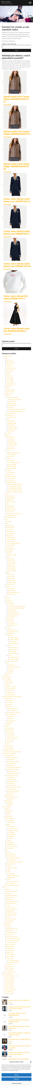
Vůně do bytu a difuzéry (11, 687)
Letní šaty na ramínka (12, 909)
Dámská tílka (11, 759)
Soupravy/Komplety (11, 468)
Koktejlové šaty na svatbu (13, 940)
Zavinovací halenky (14, 643)
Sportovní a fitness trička (14, 614)
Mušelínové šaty (11, 911)
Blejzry (8, 374)
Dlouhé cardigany (12, 555)
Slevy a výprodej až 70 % (9, 972)
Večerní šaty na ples (12, 932)
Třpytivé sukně (10, 740)
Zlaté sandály (11, 877)
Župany (7, 675)
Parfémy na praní (11, 694)
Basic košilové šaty (12, 708)
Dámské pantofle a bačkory (13, 858)
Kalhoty (7, 435)
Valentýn (7, 744)
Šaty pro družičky (11, 944)
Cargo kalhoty (11, 439)
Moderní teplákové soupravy (15, 490)
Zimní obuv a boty (11, 883)
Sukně (6, 523)
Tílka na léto (11, 669)
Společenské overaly (12, 515)
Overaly (7, 504)
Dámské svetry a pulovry (14, 773)
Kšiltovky (10, 805)
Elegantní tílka (11, 665)
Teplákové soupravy (11, 482)
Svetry (8, 586)
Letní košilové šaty (11, 903)
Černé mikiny (11, 559)
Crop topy (9, 600)
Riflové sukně (10, 535)
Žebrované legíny (12, 466)
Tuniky (9, 655)
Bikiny (8, 387)
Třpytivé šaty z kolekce (12, 738)
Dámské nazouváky (11, 856)
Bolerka (8, 598)
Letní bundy (11, 407)
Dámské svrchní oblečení (13, 791)
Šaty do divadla (10, 954)
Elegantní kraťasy (11, 498)
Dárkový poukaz (7, 677)
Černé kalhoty (11, 441)
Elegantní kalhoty (12, 443)
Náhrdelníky (9, 811)
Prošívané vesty (12, 417)
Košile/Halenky (10, 633)
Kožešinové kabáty (12, 427)
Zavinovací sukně (11, 549)
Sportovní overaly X (10, 988)
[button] (30, 1062)
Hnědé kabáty (11, 425)
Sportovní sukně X (9, 993)
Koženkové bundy (12, 405)
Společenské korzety (13, 631)
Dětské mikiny (11, 799)
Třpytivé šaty (10, 958)
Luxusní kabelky (12, 834)
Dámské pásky (10, 820)
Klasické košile (13, 649)
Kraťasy (7, 494)
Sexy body (9, 366)
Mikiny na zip (11, 565)
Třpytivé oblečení (9, 730)
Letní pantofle (11, 860)
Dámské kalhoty (10, 437)
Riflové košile (13, 651)
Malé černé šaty (10, 897)
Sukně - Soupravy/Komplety (13, 543)
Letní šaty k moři (11, 907)
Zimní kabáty (11, 431)
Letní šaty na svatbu (12, 942)
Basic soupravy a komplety (13, 712)
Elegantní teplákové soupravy (15, 484)
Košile (9, 645)
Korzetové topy (11, 629)
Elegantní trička (12, 610)
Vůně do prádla (8, 690)
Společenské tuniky (14, 657)
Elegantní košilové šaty (12, 901)
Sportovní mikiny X (9, 986)
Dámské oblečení (7, 356)
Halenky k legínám (14, 639)
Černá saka (9, 376)
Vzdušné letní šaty (11, 915)
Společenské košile (14, 653)
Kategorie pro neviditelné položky (13, 751)
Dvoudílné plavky (11, 389)
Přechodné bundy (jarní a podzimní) (17, 409)
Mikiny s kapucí (12, 567)
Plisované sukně (11, 533)
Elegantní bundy (12, 403)
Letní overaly (10, 511)
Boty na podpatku (11, 854)
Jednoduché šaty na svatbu (13, 938)
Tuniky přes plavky (14, 659)
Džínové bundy (11, 401)
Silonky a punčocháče (12, 846)
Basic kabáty (10, 700)
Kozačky (9, 866)
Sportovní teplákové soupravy (15, 492)
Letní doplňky (10, 842)
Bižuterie (7, 809)
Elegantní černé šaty (12, 895)
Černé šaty (7, 893)
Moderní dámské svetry (14, 592)
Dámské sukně (11, 779)
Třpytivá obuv (10, 732)
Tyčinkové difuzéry (11, 689)
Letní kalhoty (11, 447)
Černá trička (11, 604)
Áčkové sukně (10, 525)
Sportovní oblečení (8, 974)
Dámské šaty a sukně (12, 775)
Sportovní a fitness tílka (14, 667)
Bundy (8, 395)
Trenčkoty (9, 433)
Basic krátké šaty (12, 710)
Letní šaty (9, 521)
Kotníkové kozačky (12, 868)
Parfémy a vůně (9, 683)
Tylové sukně (10, 547)
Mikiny (8, 557)
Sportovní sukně (11, 541)
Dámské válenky (11, 864)
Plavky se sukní (10, 391)
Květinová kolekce (9, 728)
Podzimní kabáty (12, 429)
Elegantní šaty (10, 948)
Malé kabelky (11, 836)
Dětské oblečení (9, 795)
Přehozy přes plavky (10, 517)
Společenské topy (12, 624)
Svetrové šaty (10, 584)
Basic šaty (9, 706)
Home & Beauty (7, 679)
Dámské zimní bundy (13, 397)
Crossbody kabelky (12, 828)
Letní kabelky (11, 832)
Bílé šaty (7, 889)
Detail (9, 104)
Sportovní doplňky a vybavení (12, 885)
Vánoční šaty (10, 748)
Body (6, 358)
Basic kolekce (8, 698)
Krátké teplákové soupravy (14, 486)
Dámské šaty (11, 777)
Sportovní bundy (12, 413)
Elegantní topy (10, 620)
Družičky (7, 726)
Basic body (9, 360)
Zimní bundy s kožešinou (16, 399)
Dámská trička (10, 602)
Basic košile (11, 716)
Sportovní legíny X (9, 984)
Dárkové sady (8, 681)
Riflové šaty (8, 925)
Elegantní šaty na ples (12, 928)
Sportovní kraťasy (11, 502)
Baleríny (8, 852)
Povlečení (7, 685)
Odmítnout (16, 1079)
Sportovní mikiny (12, 570)
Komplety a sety (9, 474)
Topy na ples (11, 626)
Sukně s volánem (11, 545)
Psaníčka (10, 838)
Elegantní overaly (11, 507)
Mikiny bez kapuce (12, 563)
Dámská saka (8, 372)
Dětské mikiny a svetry (12, 797)
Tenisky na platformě (13, 881)
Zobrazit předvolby (16, 1083)
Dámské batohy (10, 818)
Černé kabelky (11, 826)
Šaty (6, 519)
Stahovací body (10, 370)
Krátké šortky (10, 500)
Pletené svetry (11, 594)
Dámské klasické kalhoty (14, 767)
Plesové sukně (10, 531)
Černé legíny (11, 460)
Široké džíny (11, 456)
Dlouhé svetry (11, 588)
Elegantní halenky (14, 637)
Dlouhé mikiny (11, 561)
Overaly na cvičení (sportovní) (14, 513)
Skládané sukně (10, 537)
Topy (6, 596)
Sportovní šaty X (9, 991)
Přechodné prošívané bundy (15, 411)
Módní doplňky (8, 801)
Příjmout (16, 1075)
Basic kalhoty (10, 702)
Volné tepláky (11, 472)
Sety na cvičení (10, 480)
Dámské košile (11, 763)
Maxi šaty (7, 917)
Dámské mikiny (12, 771)
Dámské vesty (10, 415)
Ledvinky (9, 840)
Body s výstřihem (11, 362)
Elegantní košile (13, 647)
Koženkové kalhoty (12, 445)
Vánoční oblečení (9, 746)
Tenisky (8, 879)
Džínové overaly (10, 506)
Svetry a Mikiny (8, 551)
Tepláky (8, 470)
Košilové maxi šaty (11, 919)
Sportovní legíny (12, 464)
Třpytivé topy (10, 742)
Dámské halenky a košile (13, 761)
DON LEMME (8, 724)
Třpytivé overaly (10, 736)
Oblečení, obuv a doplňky (9, 753)
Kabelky (8, 824)
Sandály (8, 871)
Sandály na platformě (13, 875)
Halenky (10, 635)
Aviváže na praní (11, 692)
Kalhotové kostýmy (11, 476)
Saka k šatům (10, 382)
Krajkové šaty (10, 952)
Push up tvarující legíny (13, 462)
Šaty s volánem (10, 956)
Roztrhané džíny (12, 454)
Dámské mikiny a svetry (12, 769)
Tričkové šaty (10, 970)
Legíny (8, 458)
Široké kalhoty (11, 448)
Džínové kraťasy (10, 496)
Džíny (8, 450)
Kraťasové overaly (11, 509)
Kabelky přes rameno (13, 830)
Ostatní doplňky (10, 844)
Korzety (8, 627)
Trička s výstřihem (12, 616)
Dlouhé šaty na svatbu (12, 936)
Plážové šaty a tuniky (12, 913)
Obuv (6, 850)
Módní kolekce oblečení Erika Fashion (12, 696)
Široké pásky (11, 822)
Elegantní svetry (12, 590)
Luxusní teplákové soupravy (15, 488)
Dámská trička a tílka (12, 757)
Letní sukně (9, 529)
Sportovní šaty (8, 966)
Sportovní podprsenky (12, 661)
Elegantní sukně (10, 527)
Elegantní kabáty (12, 423)
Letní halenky (13, 641)
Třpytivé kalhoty (10, 734)
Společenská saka (11, 384)
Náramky (9, 812)
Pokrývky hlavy (10, 803)
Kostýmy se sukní (11, 478)
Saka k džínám (10, 380)
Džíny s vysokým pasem (14, 452)
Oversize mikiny (12, 569)
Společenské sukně (11, 539)
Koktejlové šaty (10, 950)
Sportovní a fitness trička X (11, 976)
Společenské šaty (9, 946)
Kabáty (8, 419)
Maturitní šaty (10, 930)
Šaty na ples (8, 927)
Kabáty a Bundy (9, 393)
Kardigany (9, 553)
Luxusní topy (11, 622)
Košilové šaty (8, 899)
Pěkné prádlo (6, 2)
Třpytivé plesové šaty (13, 960)
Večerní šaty (10, 964)
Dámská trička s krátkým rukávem (16, 608)
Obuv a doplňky (7, 807)
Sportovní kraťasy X (10, 982)
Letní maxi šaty (10, 921)
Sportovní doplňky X (10, 978)
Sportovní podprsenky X (11, 990)
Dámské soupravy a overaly (13, 787)
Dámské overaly (12, 789)
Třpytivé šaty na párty (13, 962)
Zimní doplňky (10, 848)
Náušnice (9, 814)
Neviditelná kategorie (8, 749)
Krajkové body (10, 364)
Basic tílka (10, 718)
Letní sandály (11, 873)
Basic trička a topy (11, 714)
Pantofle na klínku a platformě (15, 862)
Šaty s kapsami (10, 968)
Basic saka (9, 704)
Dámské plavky (8, 385)
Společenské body (11, 368)
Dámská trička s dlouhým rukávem (16, 606)
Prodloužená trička (12, 612)
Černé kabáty (11, 421)
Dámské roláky (10, 618)
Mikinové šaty (8, 923)
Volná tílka (10, 671)
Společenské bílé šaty (12, 891)
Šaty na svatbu (8, 934)
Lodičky (8, 869)
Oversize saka (10, 378)
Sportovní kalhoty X (10, 980)
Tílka (8, 663)
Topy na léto (10, 673)
